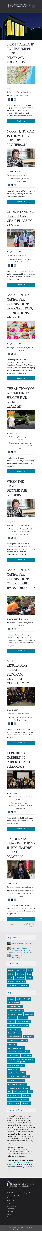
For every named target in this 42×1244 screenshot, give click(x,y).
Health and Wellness (14, 1037)
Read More (21, 121)
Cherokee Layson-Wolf (15, 1010)
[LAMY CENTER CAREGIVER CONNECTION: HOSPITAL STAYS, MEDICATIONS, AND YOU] (21, 330)
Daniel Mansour (26, 443)
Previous (11, 924)
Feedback (10, 1211)
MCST (27, 1052)
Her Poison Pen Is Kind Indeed (22, 943)
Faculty (19, 92)
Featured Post (19, 978)
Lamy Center (28, 348)
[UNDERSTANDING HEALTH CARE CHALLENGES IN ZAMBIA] (21, 238)
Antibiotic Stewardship (18, 259)
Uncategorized (23, 985)
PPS (24, 181)
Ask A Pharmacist (13, 1003)
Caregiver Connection (16, 348)
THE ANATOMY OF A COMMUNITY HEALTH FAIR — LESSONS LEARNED (20, 397)
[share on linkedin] (15, 99)
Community (13, 256)
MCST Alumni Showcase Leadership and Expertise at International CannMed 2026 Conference (20, 950)
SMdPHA (23, 806)
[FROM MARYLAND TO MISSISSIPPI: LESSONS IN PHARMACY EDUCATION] (21, 75)
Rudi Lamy (20, 350)
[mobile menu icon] (33, 6)
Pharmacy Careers (18, 803)
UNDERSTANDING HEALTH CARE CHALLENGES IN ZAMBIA (20, 218)
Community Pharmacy (15, 1014)
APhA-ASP (26, 999)
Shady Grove (27, 92)
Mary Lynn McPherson (22, 180)
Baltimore (12, 175)
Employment (11, 1209)
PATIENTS (22, 1084)
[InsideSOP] (18, 4)
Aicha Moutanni (14, 891)
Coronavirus (23, 1018)
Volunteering (26, 1103)
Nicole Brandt (22, 446)
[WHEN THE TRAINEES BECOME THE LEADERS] (21, 508)
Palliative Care (22, 532)
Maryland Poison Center (16, 1048)
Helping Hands (28, 1037)
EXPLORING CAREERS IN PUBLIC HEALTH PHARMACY (19, 760)
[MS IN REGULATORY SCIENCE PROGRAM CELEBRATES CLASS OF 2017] (21, 696)
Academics (12, 92)
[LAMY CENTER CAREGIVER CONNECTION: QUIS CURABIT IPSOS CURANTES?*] (21, 605)
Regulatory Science (14, 1096)
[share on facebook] (9, 99)
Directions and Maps (13, 1198)
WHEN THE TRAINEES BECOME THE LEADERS (17, 488)
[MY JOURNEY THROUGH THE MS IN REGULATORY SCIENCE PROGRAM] (21, 869)
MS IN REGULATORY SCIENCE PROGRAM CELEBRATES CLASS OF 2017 (18, 672)
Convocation (15, 717)
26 (24, 924)
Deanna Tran (13, 96)
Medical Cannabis (13, 1056)
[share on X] (12, 99)
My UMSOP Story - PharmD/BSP (18, 1077)
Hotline (9, 1214)
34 (18, 927)
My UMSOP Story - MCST (16, 1073)
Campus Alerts (11, 1206)
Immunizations (13, 1040)
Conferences (17, 179)
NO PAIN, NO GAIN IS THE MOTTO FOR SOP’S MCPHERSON (21, 138)
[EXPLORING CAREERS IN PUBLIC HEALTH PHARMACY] (21, 779)
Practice (24, 175)
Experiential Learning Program (18, 1025)
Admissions (21, 970)
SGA (17, 806)
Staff (9, 1099)
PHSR (30, 446)
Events (29, 437)
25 (21, 924)
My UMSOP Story (13, 1069)
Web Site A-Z (11, 1201)
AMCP (19, 999)
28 (30, 924)
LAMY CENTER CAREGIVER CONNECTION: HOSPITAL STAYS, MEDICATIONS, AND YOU (20, 306)
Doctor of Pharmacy (23, 1022)
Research (11, 982)
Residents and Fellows (20, 534)
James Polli (23, 717)
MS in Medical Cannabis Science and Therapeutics (21, 1060)
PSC (30, 1092)
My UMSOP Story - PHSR (16, 1080)
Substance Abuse (13, 1103)
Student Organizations (24, 807)
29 (33, 924)
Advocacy (11, 999)
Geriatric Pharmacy (14, 1029)
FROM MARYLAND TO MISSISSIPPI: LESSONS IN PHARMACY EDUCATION (20, 53)
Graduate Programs (14, 1033)
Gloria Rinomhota (23, 262)
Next (30, 927)
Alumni (30, 970)
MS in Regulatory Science (23, 718)
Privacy (9, 1217)
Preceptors (22, 1092)
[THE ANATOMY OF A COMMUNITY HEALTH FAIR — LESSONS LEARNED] (21, 419)
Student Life (22, 256)
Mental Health (26, 1056)
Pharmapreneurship (14, 1088)
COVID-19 (11, 1022)
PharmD (26, 1088)
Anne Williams (15, 443)
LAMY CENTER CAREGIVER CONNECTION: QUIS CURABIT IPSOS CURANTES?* (21, 581)
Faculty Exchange (24, 96)
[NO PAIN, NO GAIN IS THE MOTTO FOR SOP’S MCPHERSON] (21, 157)
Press (8, 1203)
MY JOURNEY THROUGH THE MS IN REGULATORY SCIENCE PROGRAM (21, 847)
